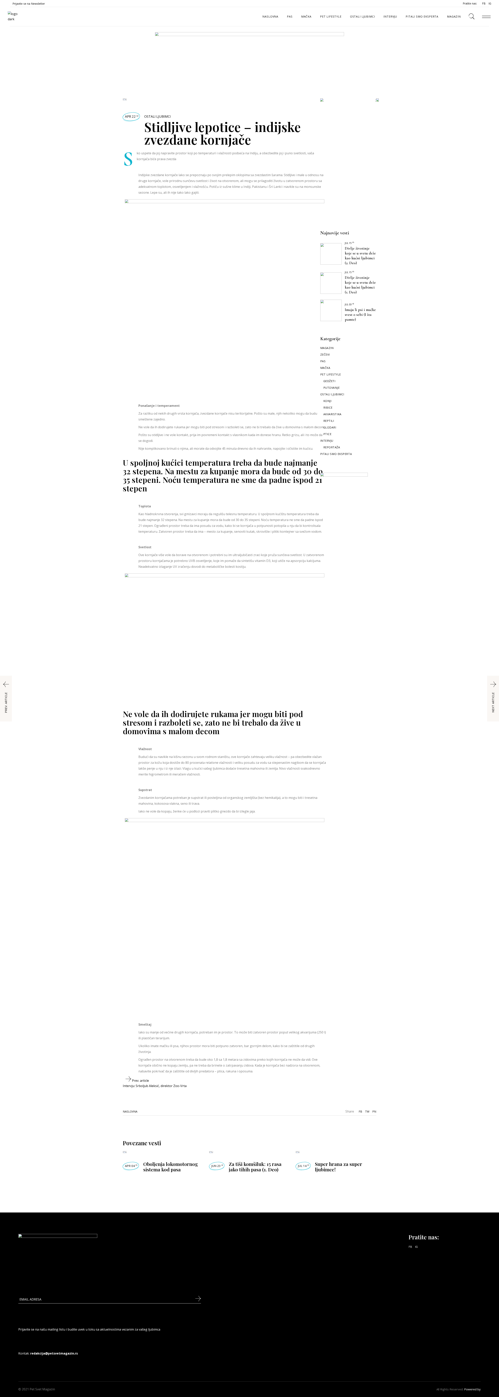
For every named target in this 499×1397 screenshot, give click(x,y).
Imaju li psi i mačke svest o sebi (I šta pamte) (360, 314)
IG (489, 3)
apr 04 (131, 1166)
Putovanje (331, 387)
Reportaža (331, 447)
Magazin (327, 348)
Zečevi (325, 354)
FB (484, 3)
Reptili (328, 421)
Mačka (325, 368)
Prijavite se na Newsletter (28, 3)
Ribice (328, 407)
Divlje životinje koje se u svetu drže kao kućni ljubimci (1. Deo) (360, 285)
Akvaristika (332, 414)
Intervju (326, 440)
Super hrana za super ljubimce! (338, 1167)
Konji (327, 401)
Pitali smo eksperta (336, 454)
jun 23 (217, 1166)
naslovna (130, 1111)
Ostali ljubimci (157, 116)
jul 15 (349, 243)
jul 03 (349, 304)
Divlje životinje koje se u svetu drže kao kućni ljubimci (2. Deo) (360, 255)
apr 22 (131, 116)
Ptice (327, 434)
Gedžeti (329, 381)
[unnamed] (249, 56)
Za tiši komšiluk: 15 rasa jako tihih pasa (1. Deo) (255, 1167)
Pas (323, 361)
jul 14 (303, 1166)
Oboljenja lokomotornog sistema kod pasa (170, 1167)
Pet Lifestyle (330, 374)
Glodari (329, 427)
